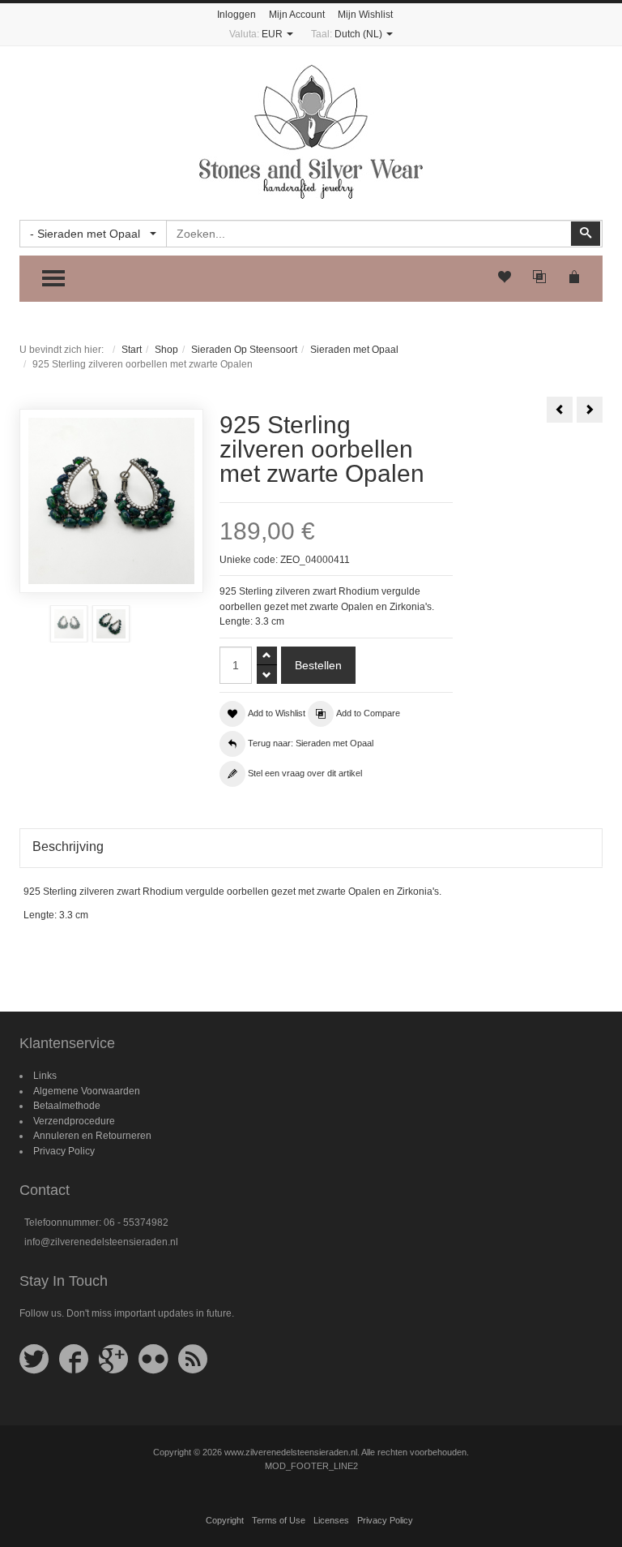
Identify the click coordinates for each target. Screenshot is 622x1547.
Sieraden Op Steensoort (244, 349)
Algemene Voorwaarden (86, 1091)
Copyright (225, 1520)
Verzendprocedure (74, 1121)
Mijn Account (297, 14)
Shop (166, 349)
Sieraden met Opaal (354, 349)
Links (45, 1075)
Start (131, 349)
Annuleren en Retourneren (92, 1135)
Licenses (331, 1520)
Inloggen (236, 14)
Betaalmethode (66, 1105)
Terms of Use (278, 1520)
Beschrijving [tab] (68, 846)
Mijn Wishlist (365, 14)
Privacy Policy (64, 1151)
